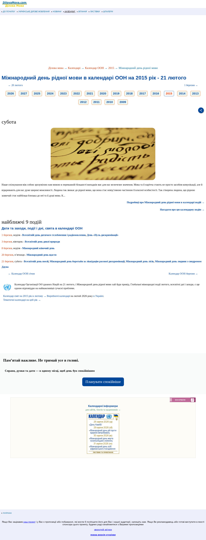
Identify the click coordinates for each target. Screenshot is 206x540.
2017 (142, 93)
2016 (156, 93)
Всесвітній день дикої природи (42, 241)
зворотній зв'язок (103, 529)
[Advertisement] (96, 40)
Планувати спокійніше (103, 382)
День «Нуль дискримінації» (102, 235)
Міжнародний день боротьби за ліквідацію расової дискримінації (87, 261)
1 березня (7, 235)
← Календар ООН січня (21, 273)
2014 (182, 93)
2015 (111, 68)
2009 (123, 102)
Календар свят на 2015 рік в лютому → (24, 296)
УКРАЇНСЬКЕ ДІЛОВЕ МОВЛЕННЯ (34, 11)
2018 (129, 93)
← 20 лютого (15, 85)
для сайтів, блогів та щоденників (103, 410)
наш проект (29, 522)
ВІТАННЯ (82, 11)
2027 (24, 93)
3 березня (7, 241)
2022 (76, 93)
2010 (109, 102)
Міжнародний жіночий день (38, 248)
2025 (37, 93)
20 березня (7, 254)
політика (7, 513)
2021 (90, 93)
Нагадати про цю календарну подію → (182, 209)
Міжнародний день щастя (41, 254)
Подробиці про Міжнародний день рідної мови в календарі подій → (165, 202)
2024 (50, 93)
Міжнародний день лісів (140, 261)
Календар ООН (94, 68)
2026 (10, 93)
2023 (63, 93)
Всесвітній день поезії (36, 261)
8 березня (7, 248)
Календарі (74, 68)
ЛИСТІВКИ (95, 11)
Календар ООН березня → (183, 273)
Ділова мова (55, 68)
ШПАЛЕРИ (108, 11)
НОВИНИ (57, 11)
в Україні (98, 296)
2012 (83, 102)
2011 (96, 102)
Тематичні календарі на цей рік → (22, 299)
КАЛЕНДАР (69, 11)
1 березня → (191, 85)
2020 (103, 93)
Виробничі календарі (58, 296)
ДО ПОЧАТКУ (8, 11)
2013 (195, 93)
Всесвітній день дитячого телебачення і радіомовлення (54, 235)
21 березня (7, 261)
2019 (116, 93)
